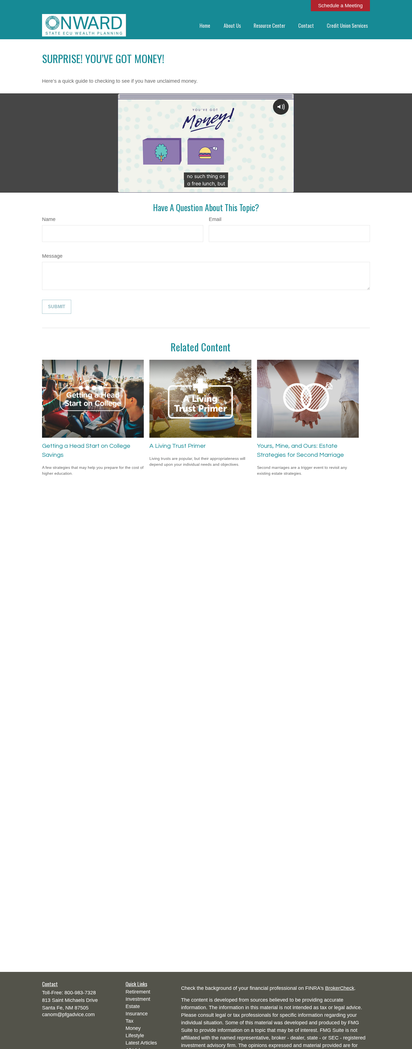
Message (52, 256)
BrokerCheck (339, 988)
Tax (129, 1021)
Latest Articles (141, 1043)
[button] (205, 25)
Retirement (138, 992)
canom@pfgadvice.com (68, 1014)
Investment (138, 999)
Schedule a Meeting (340, 5)
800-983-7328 (80, 992)
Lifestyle (135, 1035)
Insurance (137, 1013)
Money (133, 1028)
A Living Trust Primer (177, 446)
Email (215, 219)
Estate (133, 1006)
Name (48, 219)
